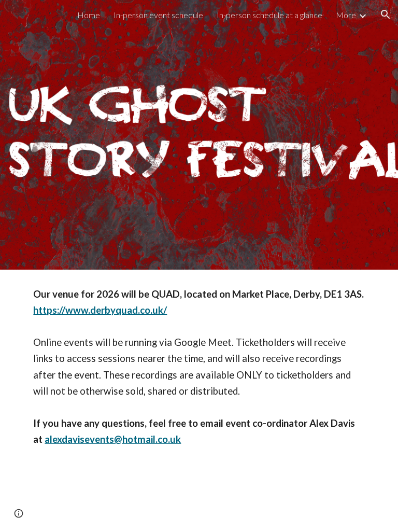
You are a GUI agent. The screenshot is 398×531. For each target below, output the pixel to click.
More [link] (346, 15)
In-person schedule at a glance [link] (269, 15)
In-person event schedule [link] (158, 15)
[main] (198, 373)
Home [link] (88, 15)
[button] (385, 14)
